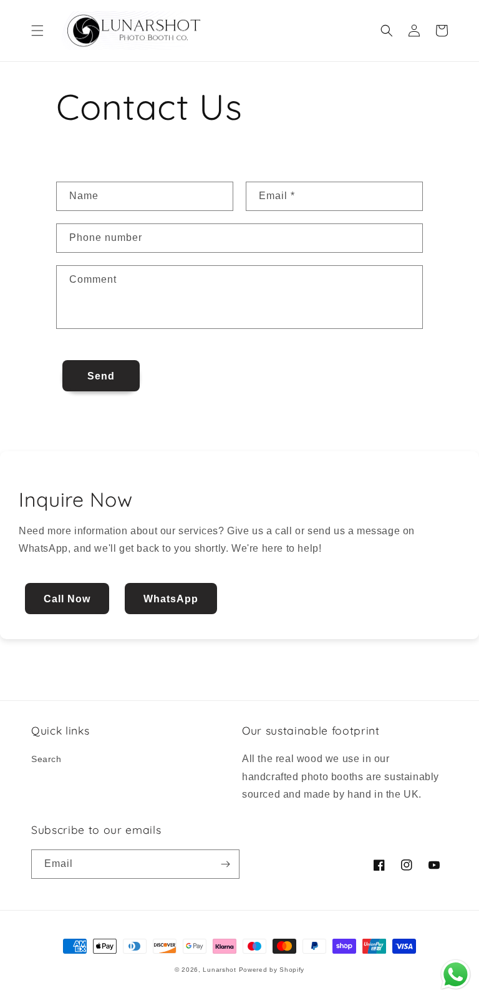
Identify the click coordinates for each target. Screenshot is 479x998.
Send (101, 376)
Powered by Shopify (272, 969)
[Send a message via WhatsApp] (455, 974)
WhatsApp (170, 599)
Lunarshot (219, 969)
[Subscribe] (225, 864)
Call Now (67, 599)
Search (46, 759)
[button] (37, 30)
